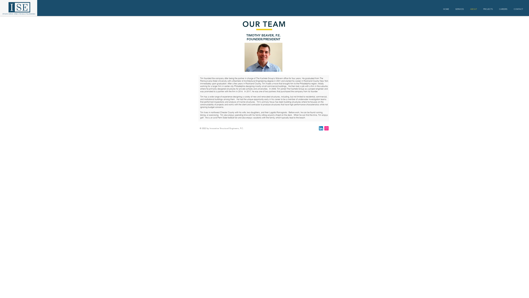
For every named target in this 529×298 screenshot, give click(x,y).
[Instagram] (326, 128)
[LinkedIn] (321, 128)
